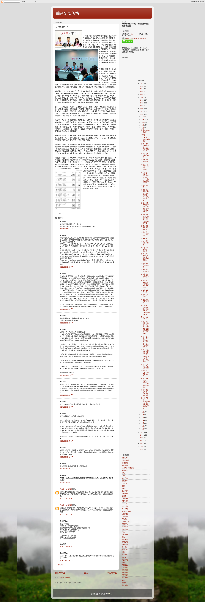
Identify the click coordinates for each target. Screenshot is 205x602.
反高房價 (125, 577)
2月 (143, 426)
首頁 (86, 573)
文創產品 (125, 565)
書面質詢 (125, 524)
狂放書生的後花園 (66, 489)
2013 (142, 100)
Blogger (110, 594)
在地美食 (125, 519)
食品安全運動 (126, 511)
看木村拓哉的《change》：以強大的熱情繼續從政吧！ (145, 403)
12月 (143, 116)
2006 (142, 435)
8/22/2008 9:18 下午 (67, 323)
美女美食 (125, 547)
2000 (142, 446)
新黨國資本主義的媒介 (145, 155)
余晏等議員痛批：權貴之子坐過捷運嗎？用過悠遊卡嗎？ (145, 195)
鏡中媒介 (125, 470)
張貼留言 (61, 565)
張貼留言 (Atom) (65, 577)
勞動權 (124, 583)
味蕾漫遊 (125, 560)
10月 (143, 122)
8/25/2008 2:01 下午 (67, 457)
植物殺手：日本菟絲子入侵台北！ (145, 373)
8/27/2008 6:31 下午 (67, 483)
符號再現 (125, 516)
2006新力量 (126, 521)
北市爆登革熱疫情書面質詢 (145, 227)
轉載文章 (125, 549)
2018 (142, 86)
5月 (143, 417)
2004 (142, 441)
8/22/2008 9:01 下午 (67, 309)
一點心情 (144, 238)
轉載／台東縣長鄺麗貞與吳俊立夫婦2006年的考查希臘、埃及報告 (145, 355)
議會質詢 (125, 465)
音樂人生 (125, 514)
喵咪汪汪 (125, 504)
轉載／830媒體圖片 (145, 131)
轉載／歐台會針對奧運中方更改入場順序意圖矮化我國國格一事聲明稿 (145, 327)
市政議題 (125, 463)
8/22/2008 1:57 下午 (67, 229)
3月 (143, 423)
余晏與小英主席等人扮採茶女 (145, 366)
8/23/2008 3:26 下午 (67, 395)
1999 (142, 449)
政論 (123, 473)
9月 (143, 125)
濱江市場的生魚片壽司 (145, 242)
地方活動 (125, 506)
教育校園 (125, 529)
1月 (143, 429)
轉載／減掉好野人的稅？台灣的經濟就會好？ (145, 147)
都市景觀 (125, 493)
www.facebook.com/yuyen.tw (136, 38)
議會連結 (125, 572)
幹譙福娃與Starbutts (145, 270)
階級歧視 (125, 570)
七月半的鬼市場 (145, 295)
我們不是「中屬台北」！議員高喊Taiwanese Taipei (145, 310)
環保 (123, 486)
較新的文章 (60, 573)
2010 (142, 108)
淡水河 (124, 557)
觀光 (123, 537)
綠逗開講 (125, 585)
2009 (142, 111)
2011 (142, 106)
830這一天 (144, 135)
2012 (142, 103)
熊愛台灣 (125, 539)
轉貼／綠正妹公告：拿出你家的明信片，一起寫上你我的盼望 (145, 177)
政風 (123, 552)
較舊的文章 (112, 573)
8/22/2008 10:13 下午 (67, 375)
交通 (123, 475)
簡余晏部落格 (67, 13)
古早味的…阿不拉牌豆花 (145, 233)
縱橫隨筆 (125, 481)
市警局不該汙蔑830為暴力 (145, 139)
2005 (142, 438)
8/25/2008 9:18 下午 (67, 469)
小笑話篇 (125, 555)
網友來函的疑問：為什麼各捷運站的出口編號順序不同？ (145, 219)
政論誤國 (125, 544)
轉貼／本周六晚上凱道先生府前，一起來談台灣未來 (145, 383)
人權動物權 (125, 460)
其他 (123, 562)
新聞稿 (124, 496)
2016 (142, 92)
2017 (142, 89)
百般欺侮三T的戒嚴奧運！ (145, 265)
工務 (123, 488)
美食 (123, 580)
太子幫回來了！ (145, 186)
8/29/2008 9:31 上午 (67, 514)
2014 (142, 97)
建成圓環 (125, 542)
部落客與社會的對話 (145, 160)
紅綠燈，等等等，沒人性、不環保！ (145, 167)
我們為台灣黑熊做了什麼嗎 (145, 249)
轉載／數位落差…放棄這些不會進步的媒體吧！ (145, 257)
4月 (143, 420)
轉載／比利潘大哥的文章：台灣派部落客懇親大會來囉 (145, 207)
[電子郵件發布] (59, 213)
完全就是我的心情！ (145, 291)
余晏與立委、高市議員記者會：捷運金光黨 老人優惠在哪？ (145, 342)
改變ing (124, 483)
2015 (142, 94)
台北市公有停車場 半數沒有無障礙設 (145, 392)
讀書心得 (125, 491)
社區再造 (125, 567)
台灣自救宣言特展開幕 (145, 301)
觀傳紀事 (125, 534)
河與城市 (125, 575)
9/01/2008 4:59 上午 (67, 546)
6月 (143, 415)
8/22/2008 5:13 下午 (67, 267)
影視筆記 (125, 527)
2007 (142, 432)
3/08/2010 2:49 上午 (67, 560)
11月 (143, 119)
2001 (142, 443)
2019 (142, 83)
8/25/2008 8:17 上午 (67, 441)
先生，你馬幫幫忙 (145, 318)
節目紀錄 (125, 458)
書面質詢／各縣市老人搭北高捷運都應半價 (145, 284)
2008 (142, 114)
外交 (123, 532)
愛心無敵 (125, 509)
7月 (143, 412)
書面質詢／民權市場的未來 (145, 276)
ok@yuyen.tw (133, 34)
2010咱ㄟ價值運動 (128, 468)
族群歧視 (125, 501)
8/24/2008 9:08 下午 (67, 407)
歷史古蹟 (125, 478)
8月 (143, 128)
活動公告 (125, 498)
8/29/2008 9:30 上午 (67, 499)
